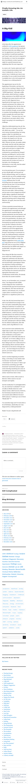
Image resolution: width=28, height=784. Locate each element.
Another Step (7, 695)
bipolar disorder (19, 591)
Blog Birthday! (8, 679)
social (19, 624)
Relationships (6, 574)
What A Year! (7, 737)
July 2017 (6, 527)
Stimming (20, 574)
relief (4, 621)
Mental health (9, 438)
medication (14, 441)
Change (21, 435)
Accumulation (7, 733)
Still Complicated (13, 46)
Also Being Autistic (9, 691)
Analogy (16, 553)
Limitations (7, 709)
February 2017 (8, 537)
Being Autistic (8, 693)
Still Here (6, 705)
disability (12, 600)
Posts (3, 765)
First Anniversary (8, 677)
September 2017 (8, 523)
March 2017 (7, 535)
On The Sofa (7, 699)
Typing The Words (9, 697)
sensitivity (6, 624)
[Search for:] (12, 637)
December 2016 (8, 541)
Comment (21, 470)
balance (11, 591)
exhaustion (6, 606)
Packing (6, 721)
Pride (5, 747)
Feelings (14, 564)
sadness (15, 621)
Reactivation (7, 675)
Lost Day (6, 713)
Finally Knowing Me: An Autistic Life (12, 9)
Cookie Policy (7, 778)
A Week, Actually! (8, 755)
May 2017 (6, 531)
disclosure (20, 600)
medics (19, 441)
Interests (20, 436)
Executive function (14, 561)
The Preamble (7, 729)
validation (10, 444)
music (14, 612)
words (17, 627)
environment (5, 441)
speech (5, 627)
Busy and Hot (7, 745)
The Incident (7, 731)
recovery (18, 618)
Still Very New (8, 749)
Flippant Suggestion (9, 685)
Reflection (17, 572)
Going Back (7, 741)
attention (8, 439)
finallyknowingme (8, 433)
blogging (5, 594)
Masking (5, 569)
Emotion (5, 561)
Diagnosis (10, 436)
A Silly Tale (7, 707)
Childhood (4, 436)
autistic (12, 439)
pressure (5, 618)
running (9, 621)
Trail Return (7, 735)
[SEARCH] (24, 637)
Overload (5, 572)
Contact (4, 769)
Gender (19, 564)
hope (10, 441)
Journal (24, 436)
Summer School (8, 727)
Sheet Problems (8, 689)
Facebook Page (7, 646)
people (11, 442)
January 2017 (7, 539)
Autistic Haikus (8, 753)
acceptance (21, 438)
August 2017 (7, 525)
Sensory (13, 574)
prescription (16, 442)
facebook (13, 606)
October (4, 180)
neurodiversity (5, 442)
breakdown (13, 594)
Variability (6, 701)
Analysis (13, 435)
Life (21, 567)
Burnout (12, 556)
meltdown (22, 609)
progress (21, 442)
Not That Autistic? (9, 743)
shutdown (13, 624)
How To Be (7, 711)
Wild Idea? (6, 703)
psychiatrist (5, 444)
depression (17, 597)
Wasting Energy (8, 673)
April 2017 (6, 533)
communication (18, 439)
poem (17, 615)
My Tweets (5, 661)
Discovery (15, 436)
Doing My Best (8, 723)
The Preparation (8, 725)
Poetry (11, 572)
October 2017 (7, 521)
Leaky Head (7, 719)
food (19, 606)
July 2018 (6, 513)
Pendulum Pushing (9, 739)
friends (5, 609)
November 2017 (8, 519)
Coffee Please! (8, 751)
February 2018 (8, 515)
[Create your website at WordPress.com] (14, 1)
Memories (11, 569)
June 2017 (6, 529)
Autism (17, 435)
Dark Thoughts (8, 715)
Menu (4, 14)
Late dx (4, 438)
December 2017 (8, 517)
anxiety (4, 439)
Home (4, 762)
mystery (20, 612)
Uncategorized (12, 576)
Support (15, 438)
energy (12, 603)
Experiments (6, 564)
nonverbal (6, 615)
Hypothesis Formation (10, 717)
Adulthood (8, 435)
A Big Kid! (6, 681)
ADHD (3, 435)
